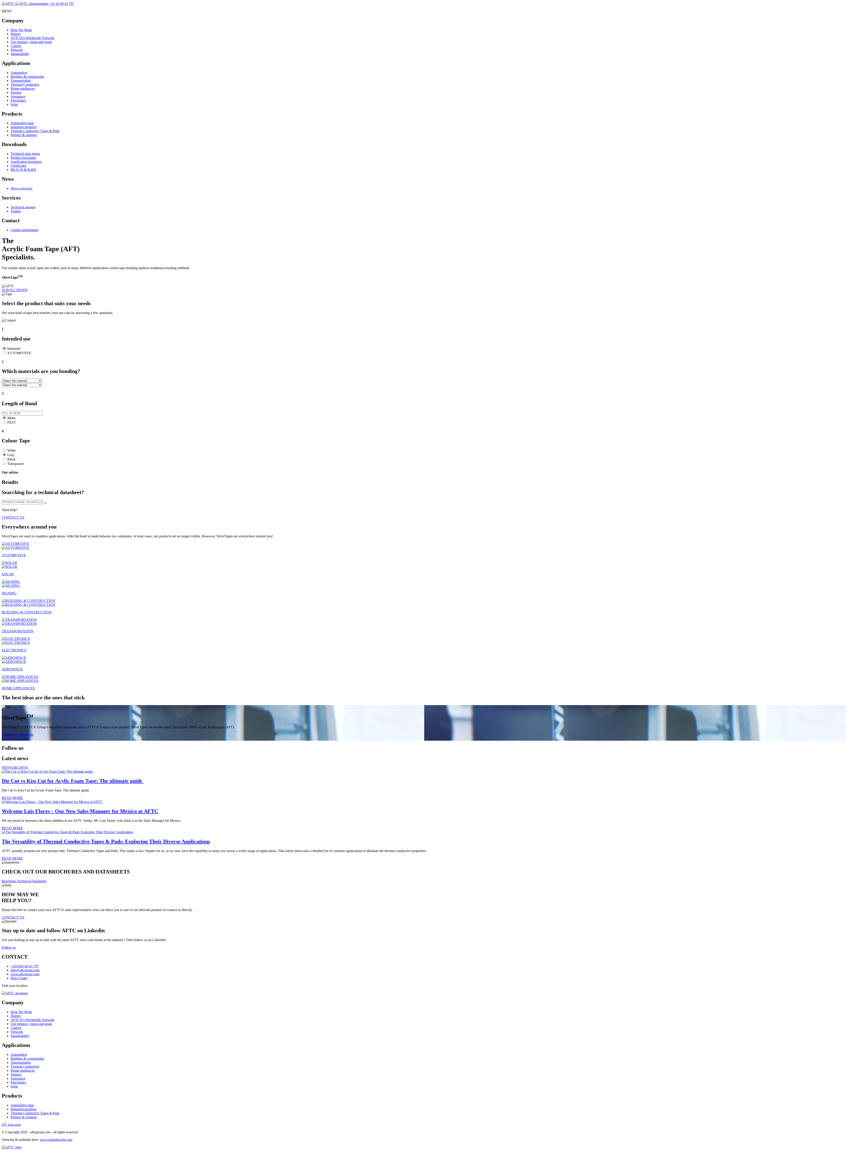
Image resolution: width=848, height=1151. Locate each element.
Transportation (21, 80)
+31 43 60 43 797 (61, 4)
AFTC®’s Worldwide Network (32, 38)
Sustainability (20, 54)
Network (17, 50)
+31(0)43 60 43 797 (25, 966)
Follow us (9, 947)
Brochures (9, 881)
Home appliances (23, 88)
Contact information (24, 230)
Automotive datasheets (17, 734)
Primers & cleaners (24, 135)
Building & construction (27, 76)
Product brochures (23, 158)
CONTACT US (13, 517)
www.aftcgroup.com (25, 974)
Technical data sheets (25, 154)
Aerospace (18, 96)
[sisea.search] (45, 503)
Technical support (23, 207)
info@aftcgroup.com (25, 970)
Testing (16, 211)
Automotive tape (22, 123)
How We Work (21, 30)
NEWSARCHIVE (15, 767)
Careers (16, 46)
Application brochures (26, 162)
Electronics (18, 100)
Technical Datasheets (31, 881)
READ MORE (12, 798)
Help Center (19, 978)
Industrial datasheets (16, 738)
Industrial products (23, 127)
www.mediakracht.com (56, 1139)
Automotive (19, 72)
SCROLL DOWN (15, 290)
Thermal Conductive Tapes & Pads (35, 131)
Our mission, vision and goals (31, 42)
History (16, 34)
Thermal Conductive (25, 84)
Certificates (18, 165)
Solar (14, 104)
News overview (22, 188)
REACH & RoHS (23, 169)
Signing (16, 92)
